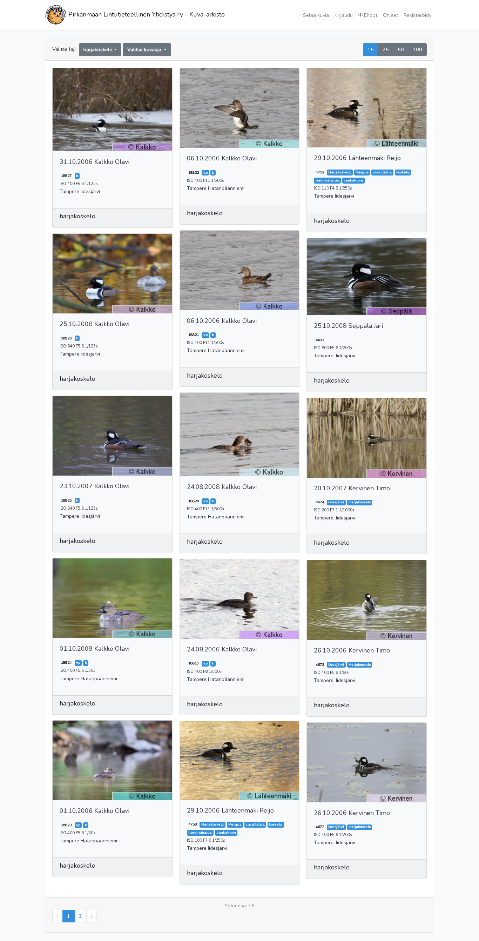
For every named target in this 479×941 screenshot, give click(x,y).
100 (417, 49)
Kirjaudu (344, 15)
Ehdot (370, 15)
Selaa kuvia (316, 15)
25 (386, 49)
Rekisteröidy (417, 15)
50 (401, 49)
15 (370, 49)
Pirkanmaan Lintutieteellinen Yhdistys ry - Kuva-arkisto (146, 14)
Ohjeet (390, 15)
